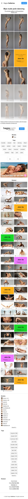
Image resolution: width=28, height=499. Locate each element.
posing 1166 (14, 467)
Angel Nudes (14, 481)
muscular (16, 149)
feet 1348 (14, 450)
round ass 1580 (14, 439)
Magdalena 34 (6, 425)
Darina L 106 (6, 400)
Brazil (25, 143)
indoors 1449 (14, 447)
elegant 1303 (14, 456)
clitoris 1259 (14, 459)
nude (14, 146)
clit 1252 (14, 461)
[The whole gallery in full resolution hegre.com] (7, 93)
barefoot (7, 152)
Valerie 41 (5, 415)
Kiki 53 (4, 410)
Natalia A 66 (6, 406)
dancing (19, 143)
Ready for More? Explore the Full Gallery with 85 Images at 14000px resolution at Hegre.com (14, 122)
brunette (3, 143)
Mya (15, 137)
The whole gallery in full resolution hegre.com (14, 11)
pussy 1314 (14, 453)
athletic (8, 146)
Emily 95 (5, 404)
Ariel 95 (5, 402)
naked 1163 (14, 470)
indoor (9, 149)
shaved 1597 (14, 436)
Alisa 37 (5, 423)
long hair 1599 (14, 433)
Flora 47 (5, 412)
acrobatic (23, 149)
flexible (24, 146)
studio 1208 (14, 464)
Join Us (24, 3)
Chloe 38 (5, 417)
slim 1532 (14, 441)
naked (19, 146)
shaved (9, 143)
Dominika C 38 (6, 419)
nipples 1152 (14, 473)
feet (14, 143)
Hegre (9, 3)
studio (3, 146)
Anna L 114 (5, 398)
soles (21, 152)
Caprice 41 (5, 413)
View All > (14, 427)
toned (4, 149)
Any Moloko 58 (6, 408)
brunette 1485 (14, 444)
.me (14, 485)
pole (17, 152)
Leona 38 (5, 421)
